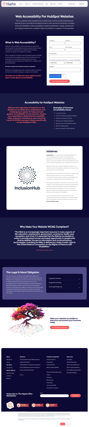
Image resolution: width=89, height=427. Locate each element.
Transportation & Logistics (52, 388)
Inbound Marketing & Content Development (30, 367)
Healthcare (49, 377)
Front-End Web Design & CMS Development (30, 359)
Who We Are (9, 359)
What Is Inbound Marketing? (73, 365)
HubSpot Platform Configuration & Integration (30, 365)
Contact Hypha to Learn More (59, 327)
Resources (52, 4)
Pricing (21, 375)
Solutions (27, 4)
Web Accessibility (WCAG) (53, 367)
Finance (48, 375)
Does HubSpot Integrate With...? (74, 370)
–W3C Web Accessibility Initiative (44, 250)
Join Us (8, 362)
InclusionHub (49, 155)
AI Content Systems (51, 359)
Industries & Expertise (38, 4)
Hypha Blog (69, 359)
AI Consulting (50, 362)
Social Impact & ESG (51, 385)
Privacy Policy (51, 416)
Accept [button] (62, 424)
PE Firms (60, 4)
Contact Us (81, 4)
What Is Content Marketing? (73, 367)
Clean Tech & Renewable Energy (54, 372)
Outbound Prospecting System (27, 370)
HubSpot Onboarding (25, 362)
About (20, 4)
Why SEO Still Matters (72, 372)
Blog (47, 4)
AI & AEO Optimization (72, 362)
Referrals (8, 378)
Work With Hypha (10, 373)
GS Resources (71, 4)
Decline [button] (68, 424)
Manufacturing (50, 380)
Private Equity (50, 382)
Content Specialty (51, 365)
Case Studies (9, 367)
